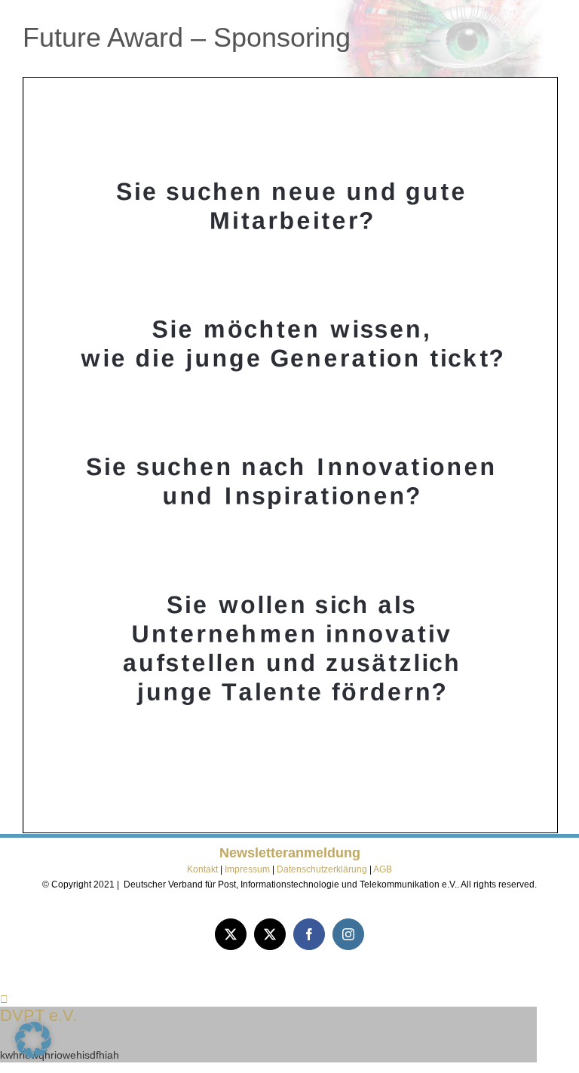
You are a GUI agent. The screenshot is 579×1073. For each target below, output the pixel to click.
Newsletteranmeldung (289, 852)
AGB (382, 869)
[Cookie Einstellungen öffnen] (33, 1054)
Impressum (248, 869)
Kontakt (202, 869)
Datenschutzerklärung (322, 869)
